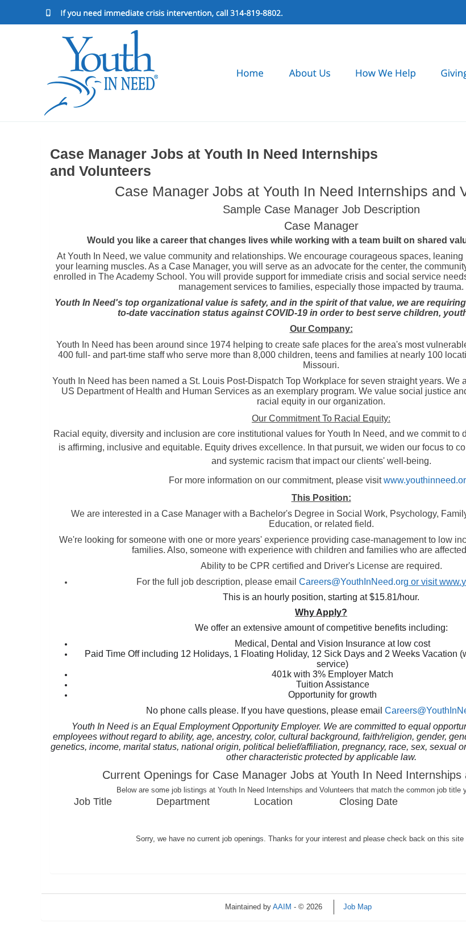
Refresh (405, 907)
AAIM (282, 907)
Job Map (357, 907)
